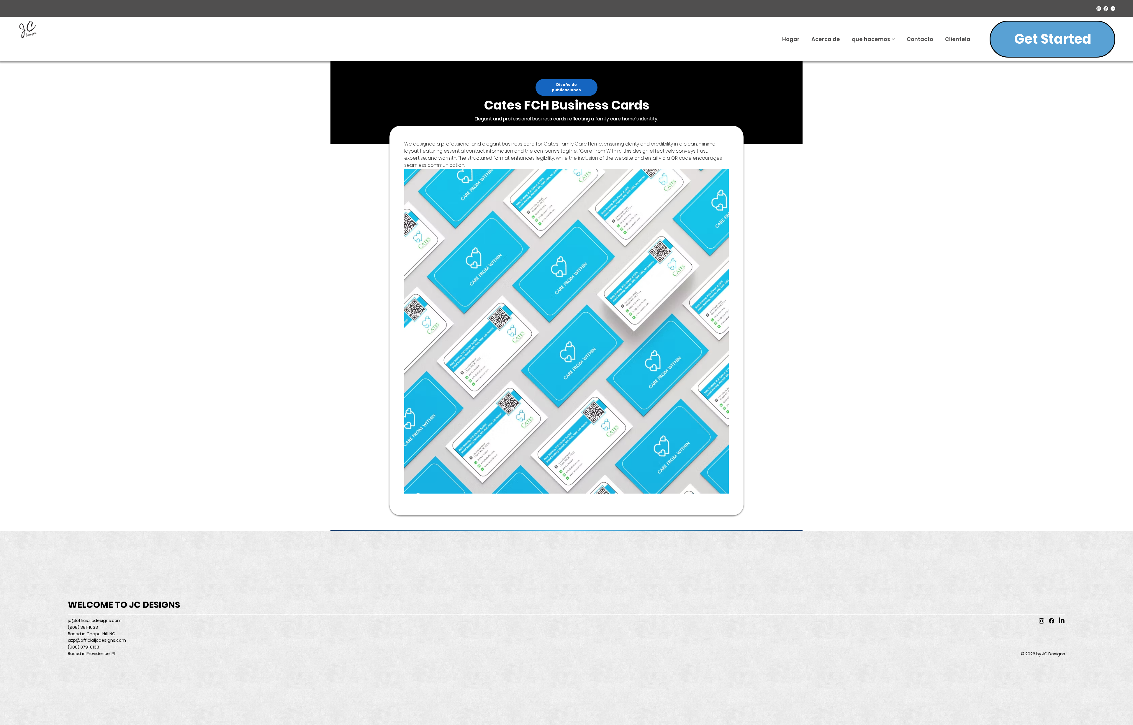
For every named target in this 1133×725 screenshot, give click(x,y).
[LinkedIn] (1113, 8)
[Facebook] (1105, 8)
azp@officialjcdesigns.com (97, 640)
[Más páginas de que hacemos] (893, 39)
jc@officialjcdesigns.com (95, 620)
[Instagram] (1098, 8)
